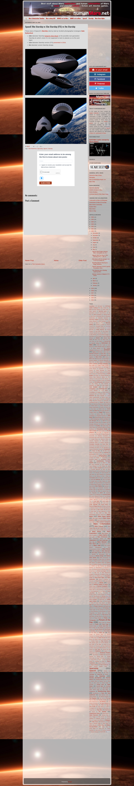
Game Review (105, 434)
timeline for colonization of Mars (97, 133)
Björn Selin (106, 351)
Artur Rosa (91, 341)
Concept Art (103, 389)
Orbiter (100, 601)
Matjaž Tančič (97, 560)
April (94, 278)
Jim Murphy (96, 472)
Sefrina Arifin (100, 656)
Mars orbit (97, 545)
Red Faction (107, 629)
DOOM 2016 (101, 409)
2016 (92, 295)
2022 (92, 226)
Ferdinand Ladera (101, 427)
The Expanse (92, 698)
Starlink (106, 674)
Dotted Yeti (96, 410)
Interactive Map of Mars (95, 175)
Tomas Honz (92, 709)
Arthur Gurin (105, 339)
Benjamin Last (99, 350)
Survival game (99, 686)
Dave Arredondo (100, 399)
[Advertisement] (56, 247)
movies (106, 121)
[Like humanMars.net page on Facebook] (99, 80)
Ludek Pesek (105, 497)
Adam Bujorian (97, 309)
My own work (107, 581)
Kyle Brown (100, 489)
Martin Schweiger (93, 559)
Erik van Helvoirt (105, 419)
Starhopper (91, 674)
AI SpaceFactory (102, 312)
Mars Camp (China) (101, 520)
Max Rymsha (101, 566)
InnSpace (91, 457)
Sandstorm (98, 651)
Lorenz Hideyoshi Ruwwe (97, 496)
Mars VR (101, 552)
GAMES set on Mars (75, 18)
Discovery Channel (98, 404)
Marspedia (92, 177)
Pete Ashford (97, 614)
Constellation (92, 392)
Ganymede (91, 435)
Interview (98, 462)
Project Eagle (105, 624)
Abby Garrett (103, 307)
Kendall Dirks (107, 482)
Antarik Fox (106, 333)
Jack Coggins (105, 464)
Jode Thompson (100, 474)
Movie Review (99, 581)
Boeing (106, 357)
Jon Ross (100, 477)
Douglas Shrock (93, 412)
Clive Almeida (104, 383)
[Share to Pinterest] (41, 146)
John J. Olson (105, 476)
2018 (92, 290)
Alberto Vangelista (98, 314)
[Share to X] (39, 146)
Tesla (102, 693)
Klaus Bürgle (92, 487)
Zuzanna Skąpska (106, 730)
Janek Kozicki (107, 467)
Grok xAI (107, 445)
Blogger (70, 781)
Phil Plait (105, 616)
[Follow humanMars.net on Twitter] (99, 89)
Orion (92, 602)
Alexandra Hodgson (94, 319)
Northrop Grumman (103, 592)
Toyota (93, 711)
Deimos (101, 402)
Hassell (100, 449)
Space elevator (94, 664)
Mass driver (101, 559)
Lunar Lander (105, 501)
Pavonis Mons (101, 613)
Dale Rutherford (32, 148)
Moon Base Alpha (99, 577)
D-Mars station (102, 393)
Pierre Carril (101, 622)
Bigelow (94, 351)
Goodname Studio (93, 442)
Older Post (83, 260)
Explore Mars (92, 206)
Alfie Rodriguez (102, 321)
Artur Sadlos (99, 341)
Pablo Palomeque (105, 604)
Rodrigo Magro (94, 641)
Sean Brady (95, 654)
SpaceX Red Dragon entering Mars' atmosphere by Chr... (100, 252)
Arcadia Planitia (92, 334)
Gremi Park (91, 445)
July (94, 244)
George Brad (107, 437)
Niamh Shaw (92, 589)
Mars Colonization (101, 524)
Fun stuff (98, 434)
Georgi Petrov (94, 439)
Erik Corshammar (95, 419)
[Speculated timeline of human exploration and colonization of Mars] (99, 105)
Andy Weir (97, 331)
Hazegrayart (107, 449)
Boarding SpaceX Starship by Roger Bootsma (100, 263)
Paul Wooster (103, 611)
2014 (92, 300)
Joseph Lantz (94, 481)
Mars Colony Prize (101, 528)
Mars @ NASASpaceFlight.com (97, 179)
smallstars (97, 661)
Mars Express (105, 533)
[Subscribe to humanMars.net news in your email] (99, 71)
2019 (92, 288)
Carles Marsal (92, 368)
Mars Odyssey (102, 543)
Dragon (101, 412)
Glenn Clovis (105, 440)
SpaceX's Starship (94, 188)
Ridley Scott (93, 637)
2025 (92, 219)
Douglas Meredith (105, 410)
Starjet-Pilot (99, 674)
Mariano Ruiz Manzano (105, 507)
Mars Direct (92, 208)
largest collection (94, 113)
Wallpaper (107, 720)
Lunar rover (105, 502)
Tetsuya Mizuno (92, 696)
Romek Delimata (104, 642)
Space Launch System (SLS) (98, 666)
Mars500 (94, 554)
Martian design (99, 555)
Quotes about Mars (103, 625)
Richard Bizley (99, 634)
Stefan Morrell (107, 679)
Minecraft (97, 574)
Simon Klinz (93, 659)
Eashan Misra (100, 414)
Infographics (103, 456)
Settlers (108, 658)
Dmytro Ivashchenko (93, 407)
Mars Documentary (105, 529)
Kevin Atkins (106, 484)
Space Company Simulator (104, 663)
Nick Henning (100, 589)
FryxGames (91, 434)
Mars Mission (102, 542)
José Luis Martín (106, 479)
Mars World (107, 552)
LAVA (99, 491)
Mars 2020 (98, 512)
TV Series (102, 711)
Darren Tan (91, 399)
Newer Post (29, 260)
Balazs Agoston (96, 348)
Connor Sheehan (93, 390)
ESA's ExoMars (93, 192)
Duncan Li (108, 412)
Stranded (91, 684)
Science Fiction (105, 653)
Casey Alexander (100, 370)
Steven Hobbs (105, 682)
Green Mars (105, 444)
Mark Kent (108, 509)
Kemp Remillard (99, 482)
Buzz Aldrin (92, 365)
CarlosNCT (101, 368)
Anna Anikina (106, 331)
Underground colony (94, 713)
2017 (92, 293)
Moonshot (91, 581)
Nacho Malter (94, 582)
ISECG (104, 462)
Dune (92, 414)
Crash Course (105, 392)
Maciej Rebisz (104, 504)
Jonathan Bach (107, 477)
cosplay (98, 392)
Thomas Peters (94, 704)
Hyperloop (106, 452)
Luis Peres (100, 499)
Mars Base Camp (97, 518)
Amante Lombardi (100, 324)
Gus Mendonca (105, 447)
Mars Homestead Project (96, 538)
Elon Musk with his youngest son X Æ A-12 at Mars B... (101, 259)
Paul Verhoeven (94, 611)
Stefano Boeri (94, 681)
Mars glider (92, 536)
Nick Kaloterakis (94, 591)
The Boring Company (104, 696)
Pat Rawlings (106, 608)
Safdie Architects (102, 647)
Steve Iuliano (97, 682)
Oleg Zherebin (96, 596)
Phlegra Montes (97, 618)
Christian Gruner (100, 380)
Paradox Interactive (98, 606)
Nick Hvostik (107, 589)
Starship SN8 (99, 679)
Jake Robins (102, 466)
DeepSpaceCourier (93, 402)
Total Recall (107, 709)
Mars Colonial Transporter (103, 521)
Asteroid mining (95, 343)
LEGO (101, 492)
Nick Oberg (102, 591)
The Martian (103, 701)
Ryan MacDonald (106, 646)
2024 (92, 222)
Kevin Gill (91, 486)
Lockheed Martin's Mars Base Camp (98, 194)
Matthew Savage (97, 564)
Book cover (92, 358)
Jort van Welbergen (95, 479)
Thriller (102, 704)
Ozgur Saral (96, 604)
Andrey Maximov (100, 329)
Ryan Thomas (94, 647)
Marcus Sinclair (107, 506)
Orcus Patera (107, 601)
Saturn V (106, 651)
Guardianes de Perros (94, 447)
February (95, 283)
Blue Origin (96, 355)
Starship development (95, 677)
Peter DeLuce (105, 614)
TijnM (107, 706)
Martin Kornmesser (104, 557)
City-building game (98, 382)
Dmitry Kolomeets (104, 405)
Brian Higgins (100, 361)
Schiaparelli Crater (93, 652)
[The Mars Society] (99, 169)
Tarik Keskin (105, 687)
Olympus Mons (105, 596)
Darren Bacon (105, 397)
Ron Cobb (91, 644)
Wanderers (102, 721)
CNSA (98, 385)
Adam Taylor (106, 309)
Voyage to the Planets (98, 720)
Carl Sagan (106, 367)
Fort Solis (99, 432)
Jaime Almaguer (93, 466)
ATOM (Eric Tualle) (101, 344)
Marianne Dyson (94, 507)
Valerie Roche (106, 713)
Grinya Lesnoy (99, 445)
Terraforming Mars (104, 691)
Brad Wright (106, 358)
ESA (104, 420)
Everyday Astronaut (93, 424)
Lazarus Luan (105, 491)
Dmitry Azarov (94, 405)
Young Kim (101, 728)
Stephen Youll (102, 681)
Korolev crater (92, 489)
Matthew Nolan (100, 562)
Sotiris (103, 661)
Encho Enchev (98, 417)
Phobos (106, 618)
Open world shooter (101, 597)
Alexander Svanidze (103, 317)
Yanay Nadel (92, 728)
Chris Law (97, 378)
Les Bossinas (98, 494)
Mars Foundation (93, 535)
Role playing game (93, 642)
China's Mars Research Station (97, 377)
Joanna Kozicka (105, 472)
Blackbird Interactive (94, 353)
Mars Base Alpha (100, 18)
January (95, 285)
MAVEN (93, 566)
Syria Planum (97, 687)
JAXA (104, 469)
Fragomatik (106, 432)
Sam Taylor (97, 649)
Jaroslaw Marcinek (95, 469)
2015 (92, 297)
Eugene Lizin (106, 422)
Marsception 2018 (103, 554)
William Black (101, 725)
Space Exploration (104, 664)
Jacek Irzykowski (95, 464)
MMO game (92, 576)
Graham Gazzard (104, 442)
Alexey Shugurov (93, 321)
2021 (92, 229)
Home (56, 260)
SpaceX (85, 18)
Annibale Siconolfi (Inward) (95, 333)
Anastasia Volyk (99, 326)
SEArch (102, 654)
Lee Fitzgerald (92, 492)
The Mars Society (102, 699)
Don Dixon (93, 409)
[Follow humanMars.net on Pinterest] (99, 85)
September (96, 240)
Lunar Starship (93, 504)
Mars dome (96, 531)
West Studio (105, 723)
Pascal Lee (107, 606)
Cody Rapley (105, 385)
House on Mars (96, 450)
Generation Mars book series (95, 437)
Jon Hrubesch (92, 477)
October (95, 237)
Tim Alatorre (92, 708)
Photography (92, 620)
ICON (97, 454)
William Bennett (92, 725)
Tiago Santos (101, 706)
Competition (92, 389)
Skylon (99, 659)
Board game (104, 355)
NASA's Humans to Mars (95, 190)
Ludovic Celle (92, 499)
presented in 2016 (60, 42)
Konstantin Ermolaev (103, 487)
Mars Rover (106, 549)
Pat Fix (92, 608)
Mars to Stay (92, 211)
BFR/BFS (107, 350)
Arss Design (98, 336)
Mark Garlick (100, 509)
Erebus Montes (107, 417)
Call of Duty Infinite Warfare (95, 367)
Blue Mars (103, 353)
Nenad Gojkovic (105, 587)
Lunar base (96, 501)
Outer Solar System (100, 602)
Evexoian (103, 424)
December (95, 233)
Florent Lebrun (101, 430)
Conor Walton (104, 390)
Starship (91, 18)
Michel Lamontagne (101, 571)
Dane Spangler (100, 395)
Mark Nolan (93, 511)
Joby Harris (91, 474)
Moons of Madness (103, 579)
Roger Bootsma (104, 641)
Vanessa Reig (105, 715)
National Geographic (102, 586)
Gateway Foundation (103, 435)
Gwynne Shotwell (93, 449)
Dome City (108, 407)
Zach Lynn (98, 730)
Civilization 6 (107, 382)
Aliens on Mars (99, 322)
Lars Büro (93, 491)
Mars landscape (103, 540)
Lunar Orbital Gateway (94, 502)
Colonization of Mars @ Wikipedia (98, 200)
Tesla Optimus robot (103, 694)
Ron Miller (98, 644)
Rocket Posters (106, 639)
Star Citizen (98, 672)
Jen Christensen (101, 471)
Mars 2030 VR (101, 514)
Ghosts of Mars (104, 439)
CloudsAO (91, 385)
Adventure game (103, 311)
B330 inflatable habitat (100, 346)
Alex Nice (93, 316)
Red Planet (99, 631)
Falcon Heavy (92, 427)
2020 (92, 231)
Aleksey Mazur (107, 314)
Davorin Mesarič (98, 400)
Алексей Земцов (94, 731)
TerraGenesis (96, 693)
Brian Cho (91, 361)
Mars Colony (98, 526)
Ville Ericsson (101, 716)
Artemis (98, 338)
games (91, 123)
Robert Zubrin (98, 639)
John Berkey (97, 476)
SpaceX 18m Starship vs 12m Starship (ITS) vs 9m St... (100, 256)
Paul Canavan (100, 609)
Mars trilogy (94, 552)
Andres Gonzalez (101, 327)
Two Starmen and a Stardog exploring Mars (99, 271)
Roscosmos (98, 646)
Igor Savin (102, 454)
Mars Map (91, 542)
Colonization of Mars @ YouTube (97, 202)
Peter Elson (91, 616)
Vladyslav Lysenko (100, 718)
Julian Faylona (102, 481)
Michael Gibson (105, 569)
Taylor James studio (94, 689)
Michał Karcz (92, 571)
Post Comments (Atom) (38, 264)
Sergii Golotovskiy (101, 658)
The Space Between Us (104, 703)
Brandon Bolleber (93, 360)
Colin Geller (105, 387)
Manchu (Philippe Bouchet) (95, 506)
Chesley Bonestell (105, 375)
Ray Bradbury (101, 627)
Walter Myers (95, 721)
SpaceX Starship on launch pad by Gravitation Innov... (101, 267)
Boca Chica (99, 357)
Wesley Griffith (97, 723)
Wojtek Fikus (105, 726)
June (94, 247)
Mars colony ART (50, 18)
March (94, 280)
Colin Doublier (93, 387)
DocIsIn (102, 407)
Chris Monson (105, 378)
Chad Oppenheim (101, 373)
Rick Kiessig (107, 636)
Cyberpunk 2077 (93, 393)
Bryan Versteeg (103, 363)
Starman (91, 676)
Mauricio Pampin (106, 564)
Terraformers (92, 691)
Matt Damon (92, 562)
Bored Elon (99, 358)
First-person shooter (102, 429)
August (95, 242)
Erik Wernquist (92, 420)
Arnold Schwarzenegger (103, 334)
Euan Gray (98, 422)
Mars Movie (92, 543)
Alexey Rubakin (104, 319)
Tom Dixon (106, 708)
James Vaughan (98, 467)
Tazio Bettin (105, 689)
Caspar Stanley (99, 372)
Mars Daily (92, 181)
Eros (99, 420)
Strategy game (100, 684)
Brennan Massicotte (104, 360)
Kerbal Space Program (96, 484)
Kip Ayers (107, 486)
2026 (92, 217)
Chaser (96, 375)
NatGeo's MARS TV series (101, 584)
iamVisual (91, 454)
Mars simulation (96, 550)
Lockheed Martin (106, 494)
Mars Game (103, 535)
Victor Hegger (92, 716)
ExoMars (98, 425)
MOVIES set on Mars (62, 18)
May (94, 249)
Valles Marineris (93, 715)
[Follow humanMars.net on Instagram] (99, 76)
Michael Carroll (96, 569)
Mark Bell (93, 509)
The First (102, 698)
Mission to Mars (105, 574)
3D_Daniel (100, 306)
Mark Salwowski (102, 511)
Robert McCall (101, 637)
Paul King (108, 609)
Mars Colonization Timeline (36, 18)
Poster (97, 624)
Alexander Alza (100, 316)
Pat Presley (98, 608)
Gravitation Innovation (94, 444)
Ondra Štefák (92, 597)
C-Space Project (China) (103, 365)
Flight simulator (92, 430)
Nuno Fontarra (101, 594)
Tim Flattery (99, 708)
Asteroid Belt (107, 341)
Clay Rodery (95, 383)
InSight (97, 457)
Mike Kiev (96, 572)
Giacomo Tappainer (94, 440)
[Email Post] (33, 146)
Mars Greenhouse (102, 537)
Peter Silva (98, 616)
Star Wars (106, 672)
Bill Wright (100, 351)
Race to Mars (92, 627)
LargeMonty (107, 489)
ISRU (109, 462)
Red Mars (93, 631)
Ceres (94, 373)
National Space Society (94, 587)
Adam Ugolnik (92, 311)
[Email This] (36, 146)
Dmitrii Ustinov (107, 404)
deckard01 (106, 400)
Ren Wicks (94, 632)
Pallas (90, 606)
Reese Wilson (107, 631)
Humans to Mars (98, 452)
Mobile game (100, 576)
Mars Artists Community (95, 204)
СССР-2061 (102, 731)
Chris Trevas (92, 380)
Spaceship (40, 148)
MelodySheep (99, 567)
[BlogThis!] (37, 146)
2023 (92, 224)
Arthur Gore (97, 339)
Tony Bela (99, 710)
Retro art (101, 632)
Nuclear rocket (92, 594)
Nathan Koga (92, 586)
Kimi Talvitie (98, 486)
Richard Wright (99, 636)
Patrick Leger (92, 609)
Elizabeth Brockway (101, 415)
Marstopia (91, 555)
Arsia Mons (91, 336)
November (95, 235)
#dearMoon (91, 306)
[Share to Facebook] (40, 146)
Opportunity (101, 599)
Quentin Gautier (93, 625)
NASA (101, 582)
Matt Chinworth (105, 560)
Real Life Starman (98, 629)
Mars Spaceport (106, 551)
